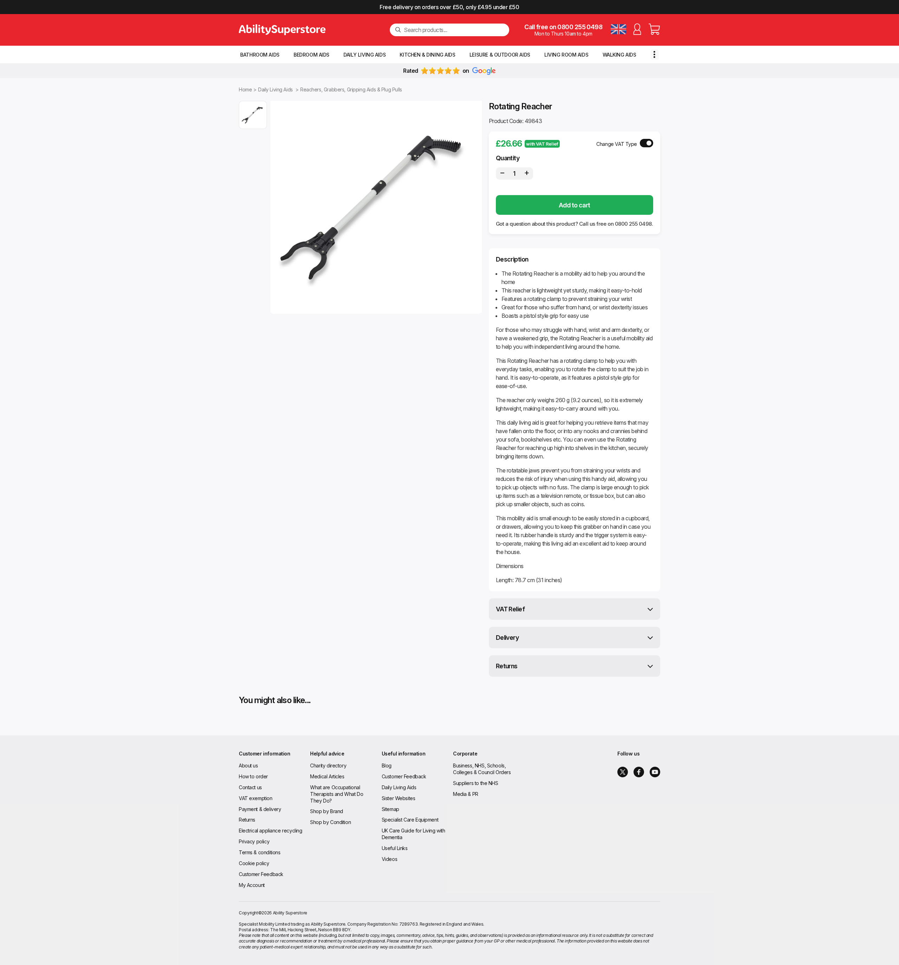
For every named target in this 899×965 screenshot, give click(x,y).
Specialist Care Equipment (410, 820)
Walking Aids (619, 55)
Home (245, 89)
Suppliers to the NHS (475, 783)
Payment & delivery (260, 809)
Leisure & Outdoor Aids (500, 55)
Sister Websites (398, 798)
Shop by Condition (330, 822)
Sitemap (390, 809)
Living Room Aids (566, 55)
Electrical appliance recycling (270, 831)
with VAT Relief (542, 144)
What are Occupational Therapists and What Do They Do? (336, 794)
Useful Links (395, 848)
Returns (507, 666)
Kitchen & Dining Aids (427, 55)
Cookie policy (254, 863)
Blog (387, 765)
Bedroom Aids (311, 55)
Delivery (507, 637)
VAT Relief (510, 609)
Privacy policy (254, 841)
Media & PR (465, 794)
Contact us (250, 787)
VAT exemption (256, 798)
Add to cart (574, 205)
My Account (252, 885)
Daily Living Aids (364, 55)
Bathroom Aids (260, 55)
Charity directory (328, 765)
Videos (389, 859)
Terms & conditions (259, 852)
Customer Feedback (261, 874)
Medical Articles (327, 776)
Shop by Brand (326, 811)
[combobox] (454, 29)
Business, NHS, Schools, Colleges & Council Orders (482, 769)
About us (248, 765)
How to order (253, 776)
